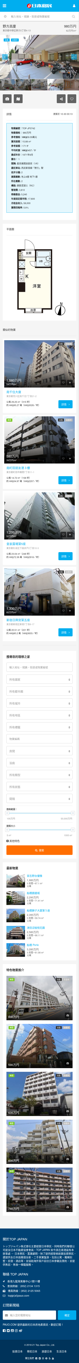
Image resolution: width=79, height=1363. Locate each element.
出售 (61, 344)
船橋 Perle (33, 945)
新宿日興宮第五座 (18, 620)
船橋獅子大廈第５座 (38, 910)
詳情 (64, 404)
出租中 (68, 420)
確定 (67, 1315)
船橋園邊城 (33, 893)
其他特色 (14, 840)
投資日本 (17, 1351)
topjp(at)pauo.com (18, 1295)
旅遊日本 (47, 1351)
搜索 (41, 850)
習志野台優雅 (34, 875)
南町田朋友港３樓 (18, 468)
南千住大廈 (13, 392)
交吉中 (68, 344)
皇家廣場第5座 (16, 544)
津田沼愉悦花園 (36, 927)
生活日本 (61, 1351)
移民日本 (32, 1351)
